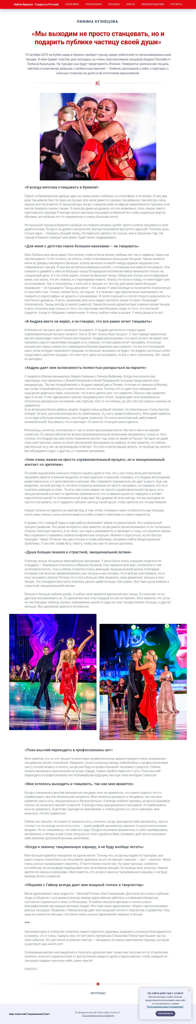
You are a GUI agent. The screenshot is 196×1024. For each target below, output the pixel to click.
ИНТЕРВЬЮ (98, 993)
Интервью (114, 4)
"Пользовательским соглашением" (165, 1007)
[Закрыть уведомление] (189, 990)
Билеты (130, 4)
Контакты (176, 4)
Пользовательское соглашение (98, 1015)
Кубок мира (72, 4)
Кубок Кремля (94, 4)
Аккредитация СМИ (153, 4)
